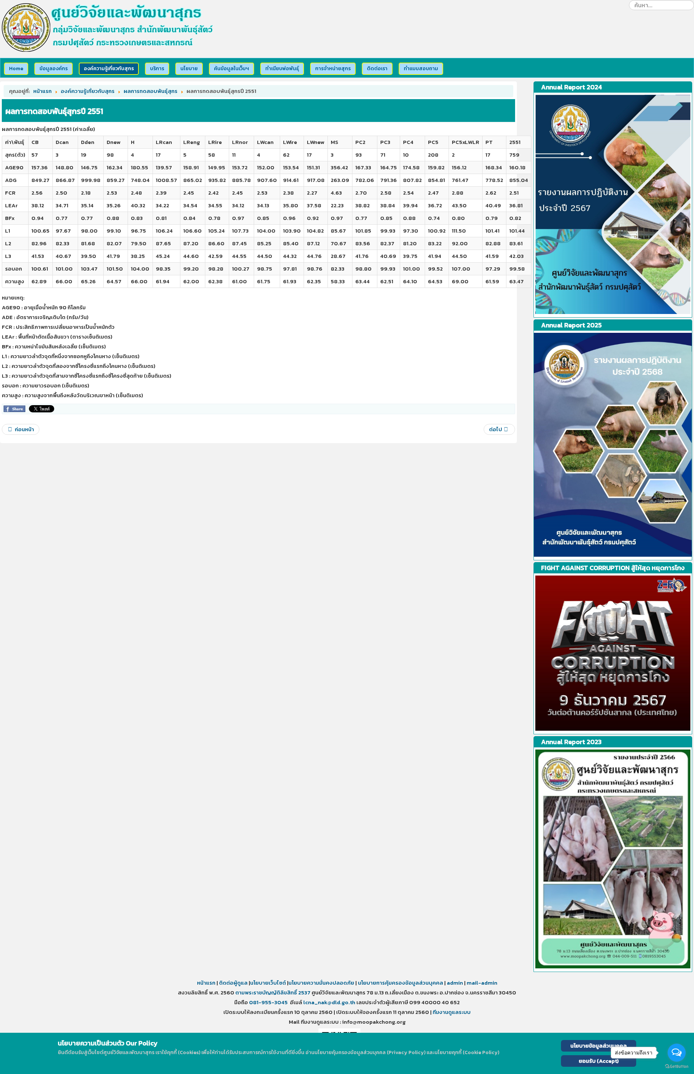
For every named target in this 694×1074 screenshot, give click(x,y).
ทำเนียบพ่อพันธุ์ (282, 68)
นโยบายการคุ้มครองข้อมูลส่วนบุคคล (400, 983)
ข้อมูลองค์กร (53, 68)
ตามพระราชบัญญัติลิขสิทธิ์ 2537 (272, 992)
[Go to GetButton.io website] (676, 1066)
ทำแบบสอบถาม (421, 68)
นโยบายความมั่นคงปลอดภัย (321, 983)
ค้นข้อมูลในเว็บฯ (231, 68)
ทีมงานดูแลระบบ (452, 1012)
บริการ (157, 68)
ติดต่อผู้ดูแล (233, 983)
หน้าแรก (206, 983)
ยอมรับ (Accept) (599, 1061)
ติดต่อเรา (377, 68)
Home (16, 68)
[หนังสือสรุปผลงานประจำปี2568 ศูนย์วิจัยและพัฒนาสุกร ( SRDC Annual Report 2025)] (613, 445)
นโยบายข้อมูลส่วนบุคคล (598, 1045)
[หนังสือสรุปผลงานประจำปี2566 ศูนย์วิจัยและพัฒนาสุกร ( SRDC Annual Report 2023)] (613, 204)
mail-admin (482, 983)
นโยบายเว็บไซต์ (268, 983)
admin (455, 983)
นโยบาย (189, 68)
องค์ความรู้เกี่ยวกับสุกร (109, 68)
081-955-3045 (268, 1002)
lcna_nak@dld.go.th (329, 1002)
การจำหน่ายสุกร (333, 68)
